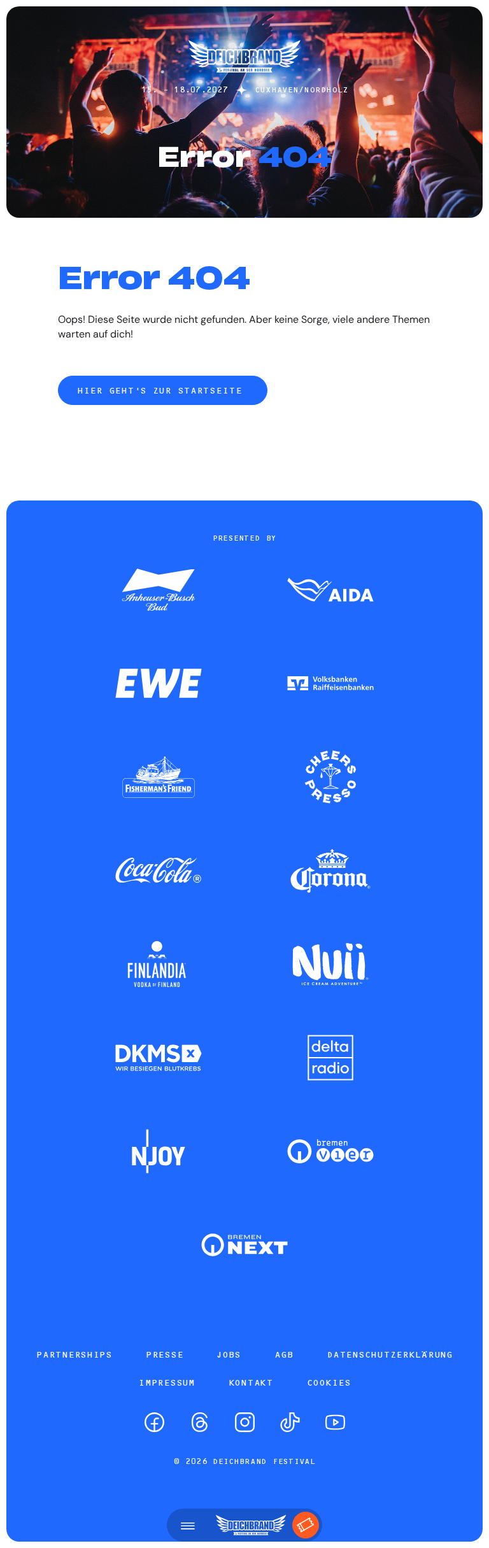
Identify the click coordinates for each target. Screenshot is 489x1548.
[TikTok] (290, 1422)
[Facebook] (154, 1422)
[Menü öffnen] (188, 1525)
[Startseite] (244, 78)
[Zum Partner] (158, 591)
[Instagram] (245, 1422)
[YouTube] (335, 1422)
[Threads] (199, 1422)
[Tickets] (305, 1525)
